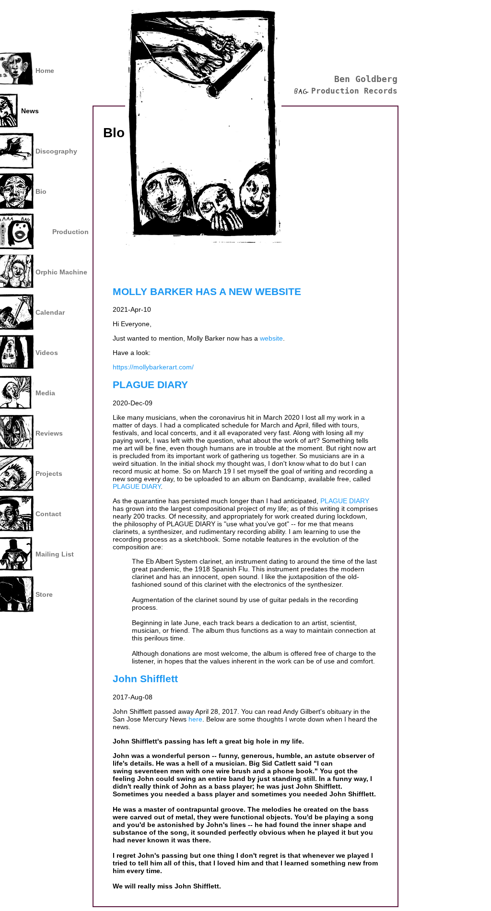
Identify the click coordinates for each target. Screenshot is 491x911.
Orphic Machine (61, 272)
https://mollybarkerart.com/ (153, 367)
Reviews (49, 433)
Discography (56, 151)
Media (45, 393)
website (271, 338)
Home (44, 70)
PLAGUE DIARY (150, 384)
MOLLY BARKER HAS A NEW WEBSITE (207, 291)
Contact (48, 514)
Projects (48, 473)
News (30, 111)
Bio (41, 191)
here (195, 719)
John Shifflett (145, 678)
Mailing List (54, 554)
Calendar (50, 312)
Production (70, 232)
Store (44, 594)
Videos (46, 352)
